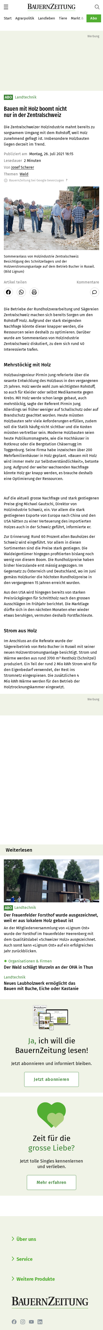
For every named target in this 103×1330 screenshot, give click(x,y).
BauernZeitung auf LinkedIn (40, 1321)
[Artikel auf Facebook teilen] (8, 292)
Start (7, 18)
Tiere (63, 18)
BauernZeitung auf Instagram (22, 1321)
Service (25, 1259)
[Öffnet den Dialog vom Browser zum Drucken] (34, 292)
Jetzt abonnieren (51, 1079)
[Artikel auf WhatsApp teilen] (21, 292)
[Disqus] (51, 779)
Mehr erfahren (51, 1182)
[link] (51, 917)
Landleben (46, 18)
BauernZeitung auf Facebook (14, 1321)
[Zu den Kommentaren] (94, 292)
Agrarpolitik (24, 18)
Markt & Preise (83, 18)
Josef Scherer (22, 167)
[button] (6, 7)
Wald (24, 174)
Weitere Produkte (36, 1279)
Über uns (26, 1239)
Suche (99, 7)
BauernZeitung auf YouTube (31, 1321)
